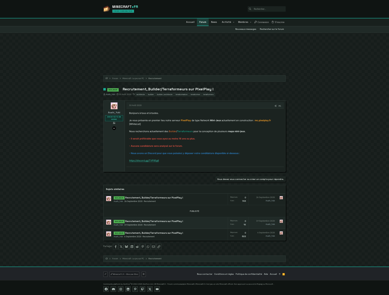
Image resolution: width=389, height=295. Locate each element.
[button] (233, 22)
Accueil (273, 274)
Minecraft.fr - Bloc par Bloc (125, 274)
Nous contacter (204, 274)
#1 (280, 106)
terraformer (195, 94)
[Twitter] (150, 289)
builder (151, 94)
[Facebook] (106, 289)
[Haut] (280, 274)
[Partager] (276, 105)
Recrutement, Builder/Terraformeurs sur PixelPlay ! (154, 197)
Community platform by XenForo (128, 284)
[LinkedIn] (128, 289)
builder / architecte (164, 94)
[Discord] (113, 289)
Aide (266, 274)
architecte (141, 94)
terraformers (208, 94)
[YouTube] (157, 289)
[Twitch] (142, 289)
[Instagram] (120, 289)
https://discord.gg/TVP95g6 (144, 160)
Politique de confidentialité (249, 274)
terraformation (182, 94)
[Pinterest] (135, 289)
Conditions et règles (224, 274)
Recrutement (150, 201)
